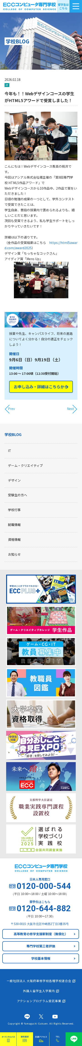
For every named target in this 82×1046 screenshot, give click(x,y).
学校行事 (14, 509)
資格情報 (14, 539)
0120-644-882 (44, 908)
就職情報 (14, 524)
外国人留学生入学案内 (39, 991)
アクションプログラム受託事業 (39, 1001)
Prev (11, 408)
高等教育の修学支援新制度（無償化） (41, 934)
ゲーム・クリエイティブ (25, 465)
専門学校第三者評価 (40, 946)
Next (70, 408)
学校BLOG (13, 434)
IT (9, 450)
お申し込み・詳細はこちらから (41, 386)
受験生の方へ (17, 495)
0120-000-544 (44, 886)
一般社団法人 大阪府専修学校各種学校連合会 (39, 981)
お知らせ (14, 554)
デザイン (14, 480)
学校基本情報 (40, 958)
